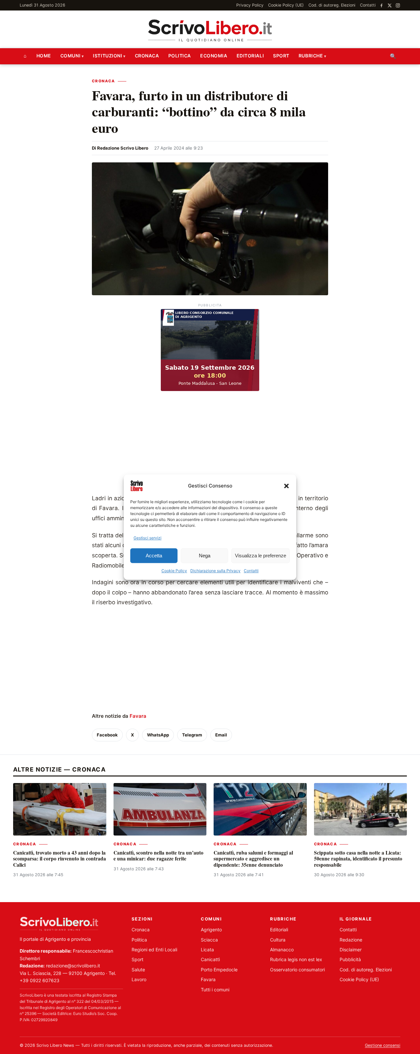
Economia (213, 55)
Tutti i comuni (215, 989)
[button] (286, 486)
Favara (138, 716)
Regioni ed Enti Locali (154, 949)
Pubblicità (350, 959)
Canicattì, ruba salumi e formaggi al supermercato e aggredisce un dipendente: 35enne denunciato (253, 858)
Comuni (70, 55)
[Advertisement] (210, 444)
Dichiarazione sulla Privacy (215, 570)
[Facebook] (381, 5)
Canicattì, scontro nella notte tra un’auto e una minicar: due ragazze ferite (158, 855)
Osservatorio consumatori (297, 969)
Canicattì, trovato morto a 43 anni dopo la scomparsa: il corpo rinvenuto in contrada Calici (59, 858)
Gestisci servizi (147, 537)
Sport (281, 55)
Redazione (351, 939)
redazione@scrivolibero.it (73, 965)
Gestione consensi (382, 1045)
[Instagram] (397, 5)
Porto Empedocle (219, 969)
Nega (204, 555)
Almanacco (282, 949)
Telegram (192, 734)
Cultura (277, 939)
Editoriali (250, 55)
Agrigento (211, 929)
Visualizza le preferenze (260, 555)
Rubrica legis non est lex (296, 959)
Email (221, 734)
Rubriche (311, 55)
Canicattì (210, 959)
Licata (207, 949)
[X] (389, 5)
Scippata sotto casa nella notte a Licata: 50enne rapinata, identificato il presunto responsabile (358, 858)
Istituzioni (107, 55)
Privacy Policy (249, 5)
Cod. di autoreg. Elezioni (331, 5)
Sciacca (209, 939)
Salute (138, 969)
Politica (179, 55)
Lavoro (139, 979)
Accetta (154, 555)
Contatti (251, 570)
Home (43, 55)
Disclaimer (351, 949)
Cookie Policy (174, 570)
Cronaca (147, 55)
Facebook (107, 734)
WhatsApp (158, 734)
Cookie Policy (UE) (286, 5)
